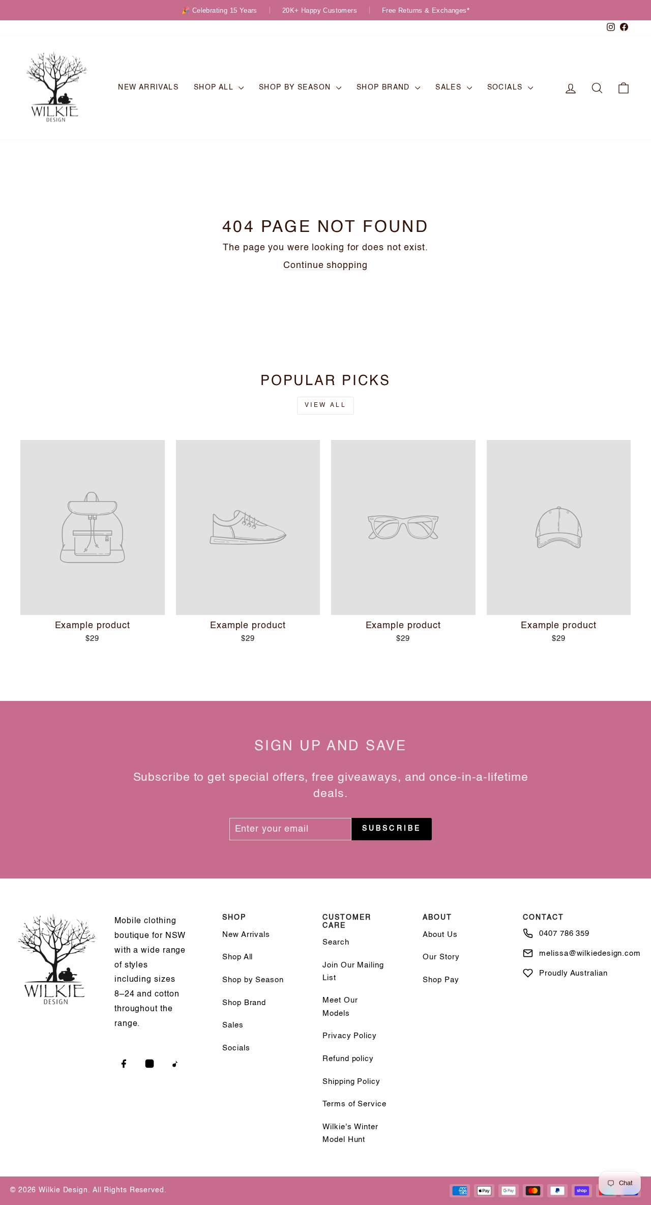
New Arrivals (148, 87)
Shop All (215, 87)
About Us (440, 934)
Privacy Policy (349, 1036)
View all (326, 405)
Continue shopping (325, 265)
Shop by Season (296, 87)
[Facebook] (123, 1063)
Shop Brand (384, 87)
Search (335, 942)
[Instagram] (149, 1063)
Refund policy (348, 1059)
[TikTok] (175, 1063)
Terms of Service (354, 1104)
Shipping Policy (351, 1081)
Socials (506, 87)
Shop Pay (441, 980)
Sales (449, 87)
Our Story (441, 957)
